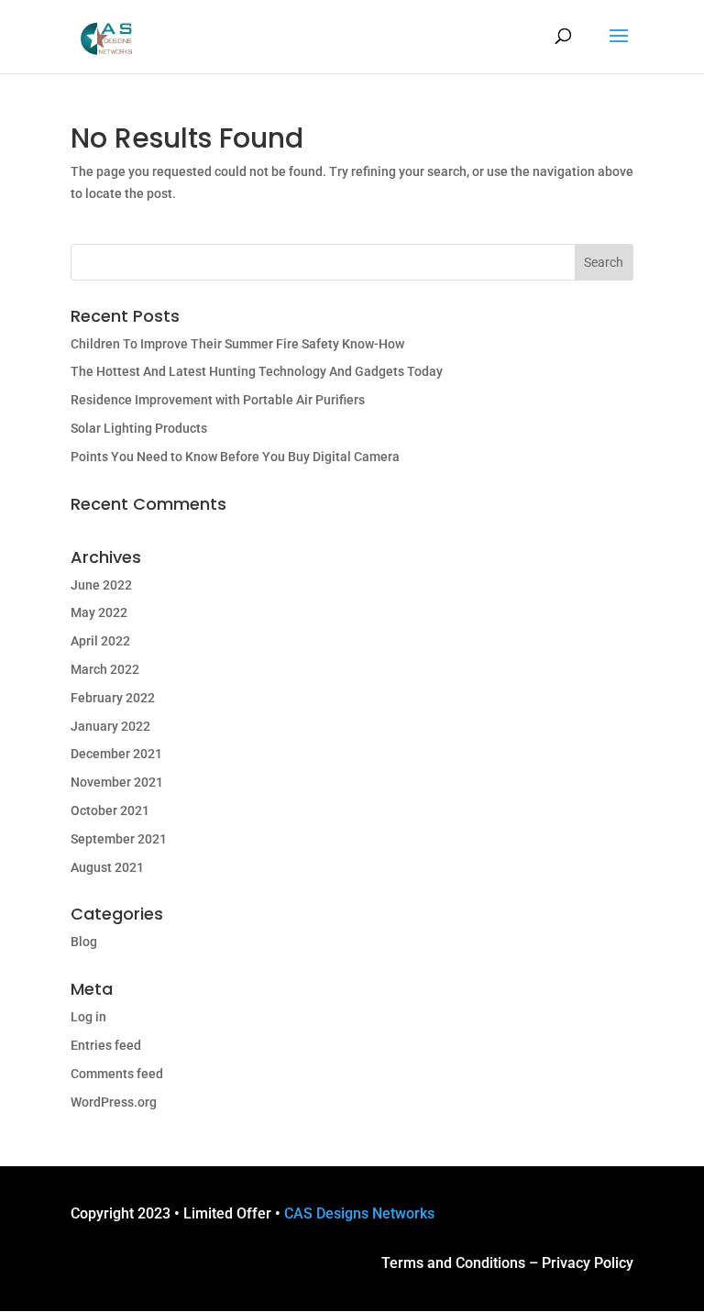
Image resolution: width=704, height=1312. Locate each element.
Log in (88, 1016)
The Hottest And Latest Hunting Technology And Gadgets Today (257, 371)
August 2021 (107, 867)
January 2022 (110, 726)
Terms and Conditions (453, 1263)
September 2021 (119, 839)
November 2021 (117, 782)
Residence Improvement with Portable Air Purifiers (218, 399)
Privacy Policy (587, 1263)
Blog (84, 941)
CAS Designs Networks (359, 1213)
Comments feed (117, 1073)
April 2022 (100, 641)
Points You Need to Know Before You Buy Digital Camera (235, 456)
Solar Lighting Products (139, 428)
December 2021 (116, 753)
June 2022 (101, 585)
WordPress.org (114, 1102)
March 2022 (105, 669)
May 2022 (99, 612)
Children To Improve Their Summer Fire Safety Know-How (237, 343)
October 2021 (110, 810)
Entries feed (106, 1045)
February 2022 (113, 697)
